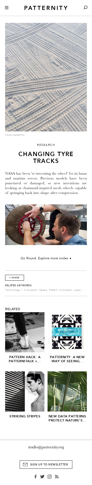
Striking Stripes (24, 416)
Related (12, 309)
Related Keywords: (18, 285)
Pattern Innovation (60, 290)
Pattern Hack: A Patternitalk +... (25, 359)
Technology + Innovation (21, 290)
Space (43, 290)
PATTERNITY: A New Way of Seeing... (67, 359)
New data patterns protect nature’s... (67, 418)
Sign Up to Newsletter (49, 464)
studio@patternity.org (46, 447)
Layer (77, 290)
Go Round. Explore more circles (45, 258)
